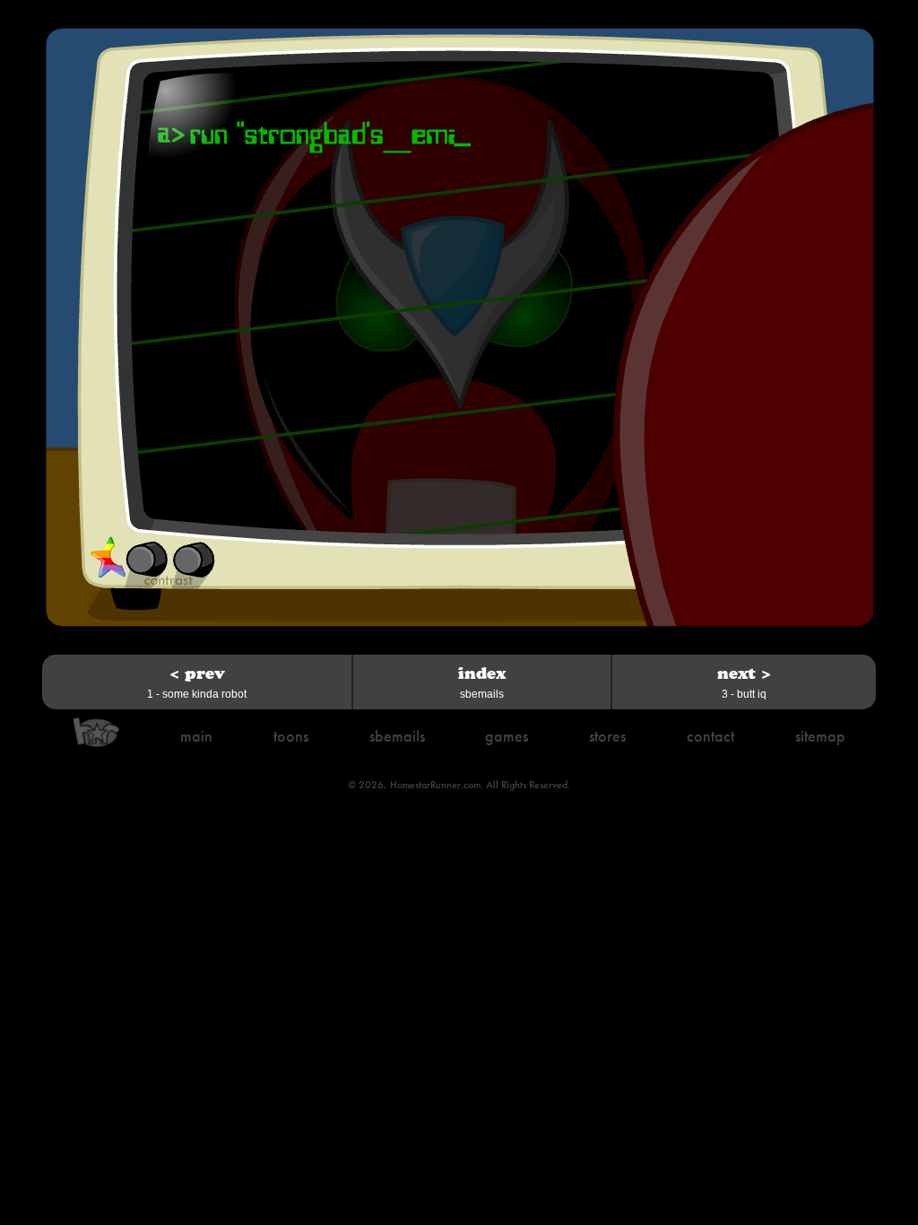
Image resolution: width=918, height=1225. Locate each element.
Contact (710, 735)
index (482, 682)
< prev (197, 682)
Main (196, 735)
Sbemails (397, 735)
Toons (290, 735)
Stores (607, 735)
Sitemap (820, 735)
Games (506, 735)
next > (744, 682)
